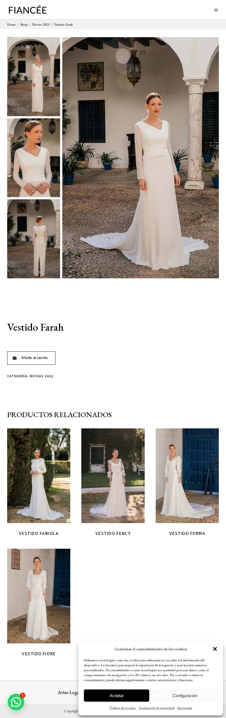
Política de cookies (123, 708)
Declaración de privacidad (156, 708)
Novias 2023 (40, 24)
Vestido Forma (187, 533)
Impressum (184, 708)
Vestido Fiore (39, 654)
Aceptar (117, 695)
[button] (215, 649)
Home (11, 24)
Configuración (185, 695)
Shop (24, 24)
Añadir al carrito (34, 358)
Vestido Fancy (113, 533)
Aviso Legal (69, 692)
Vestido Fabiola (39, 533)
